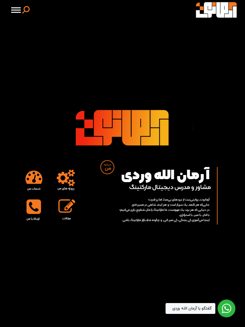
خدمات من (34, 189)
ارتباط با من (33, 219)
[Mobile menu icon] (16, 10)
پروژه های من (65, 188)
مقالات (66, 219)
